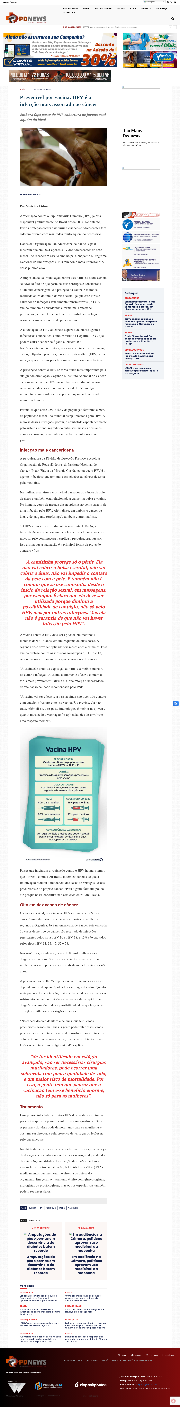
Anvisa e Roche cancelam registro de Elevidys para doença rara (84, 1310)
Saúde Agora (56, 1297)
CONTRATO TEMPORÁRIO (34, 1270)
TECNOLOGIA (52, 1300)
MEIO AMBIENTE (54, 1287)
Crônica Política (65, 1270)
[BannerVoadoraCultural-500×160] (150, 59)
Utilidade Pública (89, 1300)
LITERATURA (66, 1285)
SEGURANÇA (84, 1297)
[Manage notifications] (173, 1401)
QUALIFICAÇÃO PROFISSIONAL (94, 1292)
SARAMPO (34, 1297)
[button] (172, 18)
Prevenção (51, 1208)
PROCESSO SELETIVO (52, 1292)
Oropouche (56, 1290)
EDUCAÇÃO (42, 1277)
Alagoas (44, 1265)
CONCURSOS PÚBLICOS (67, 1267)
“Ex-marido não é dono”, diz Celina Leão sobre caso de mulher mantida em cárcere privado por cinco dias (40, 1339)
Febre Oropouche (41, 1282)
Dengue (42, 1272)
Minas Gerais (69, 1287)
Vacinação (73, 1208)
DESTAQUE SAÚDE (28, 1320)
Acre (36, 1265)
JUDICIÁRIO (53, 1285)
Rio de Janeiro (46, 1295)
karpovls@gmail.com (146, 1384)
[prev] (170, 27)
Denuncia (52, 1272)
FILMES (54, 1282)
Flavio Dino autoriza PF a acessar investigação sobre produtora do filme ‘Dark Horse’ (40, 1312)
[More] (104, 194)
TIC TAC (64, 1300)
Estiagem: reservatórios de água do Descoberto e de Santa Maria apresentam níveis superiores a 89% (140, 305)
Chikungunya (94, 1265)
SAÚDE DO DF (70, 1297)
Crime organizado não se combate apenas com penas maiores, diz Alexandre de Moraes (141, 323)
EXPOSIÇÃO (77, 1280)
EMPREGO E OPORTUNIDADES (73, 1277)
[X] (171, 2)
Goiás (63, 1282)
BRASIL (74, 1265)
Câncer (32, 1208)
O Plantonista (33, 1290)
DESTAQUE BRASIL (66, 1272)
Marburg (89, 1285)
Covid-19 (52, 1270)
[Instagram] (167, 2)
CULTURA (90, 1270)
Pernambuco (95, 1290)
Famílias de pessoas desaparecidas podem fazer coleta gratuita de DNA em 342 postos (86, 1339)
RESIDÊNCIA (32, 1295)
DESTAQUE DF (83, 1272)
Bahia (66, 1265)
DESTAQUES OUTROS (79, 1275)
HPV (40, 1208)
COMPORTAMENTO (46, 1267)
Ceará (83, 1265)
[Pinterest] (91, 194)
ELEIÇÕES (54, 1277)
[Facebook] (78, 194)
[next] (175, 27)
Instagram (154, 1355)
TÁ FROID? (30, 1300)
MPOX (94, 1287)
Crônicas (79, 1270)
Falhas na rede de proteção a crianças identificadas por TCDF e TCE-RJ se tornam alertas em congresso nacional (85, 1325)
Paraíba (74, 1290)
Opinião (45, 1290)
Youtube (138, 1355)
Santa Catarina (89, 1295)
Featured (88, 1280)
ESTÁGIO (53, 1280)
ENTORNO (93, 1277)
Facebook (170, 1355)
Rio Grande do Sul (63, 1295)
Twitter (124, 1355)
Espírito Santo (30, 1280)
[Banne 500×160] (150, 41)
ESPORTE (43, 1280)
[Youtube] (175, 2)
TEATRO (40, 1300)
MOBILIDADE (83, 1287)
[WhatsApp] (97, 194)
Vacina (62, 1208)
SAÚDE (24, 89)
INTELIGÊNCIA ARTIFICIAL (79, 1282)
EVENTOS (64, 1280)
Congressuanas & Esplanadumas (93, 1267)
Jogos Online (39, 1285)
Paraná (83, 1290)
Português (150, 2)
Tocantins (75, 1300)
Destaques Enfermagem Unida (56, 1275)
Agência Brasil (34, 1220)
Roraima (76, 1295)
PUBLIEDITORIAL (71, 1292)
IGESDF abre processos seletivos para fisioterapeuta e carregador (39, 1324)
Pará (66, 1290)
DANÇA (32, 1272)
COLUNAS (31, 1267)
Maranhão (79, 1285)
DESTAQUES (35, 1275)
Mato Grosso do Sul (36, 1287)
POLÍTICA (36, 1292)
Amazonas (55, 1265)
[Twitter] (119, 1355)
